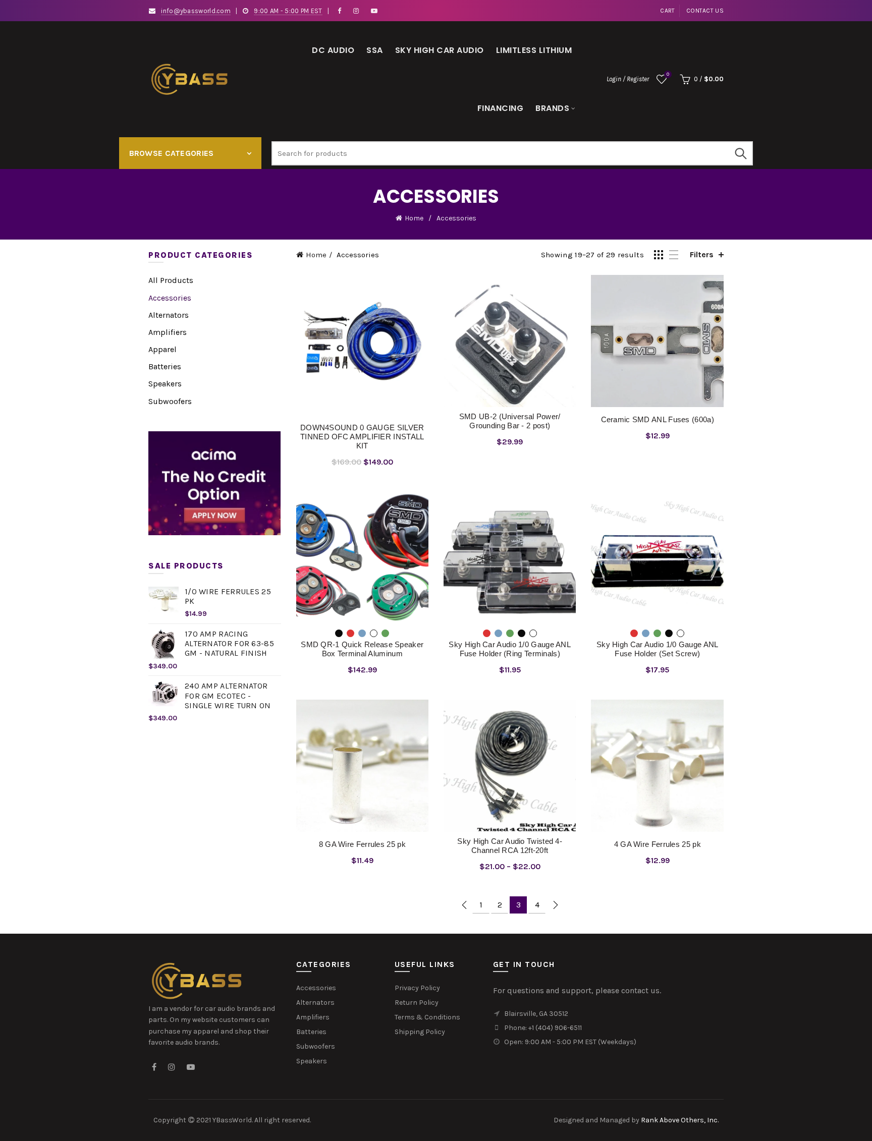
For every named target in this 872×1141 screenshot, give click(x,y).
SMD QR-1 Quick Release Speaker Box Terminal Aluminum (362, 649)
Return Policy (417, 1002)
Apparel (162, 349)
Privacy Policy (417, 988)
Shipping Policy (420, 1032)
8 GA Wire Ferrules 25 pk (362, 844)
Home (414, 218)
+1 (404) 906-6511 (555, 1027)
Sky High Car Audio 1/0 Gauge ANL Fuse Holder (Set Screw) (657, 649)
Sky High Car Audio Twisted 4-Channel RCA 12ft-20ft (509, 845)
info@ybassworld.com (196, 11)
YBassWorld (232, 1120)
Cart (667, 10)
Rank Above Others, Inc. (680, 1120)
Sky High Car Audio (439, 50)
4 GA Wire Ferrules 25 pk (657, 844)
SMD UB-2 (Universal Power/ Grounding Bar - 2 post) (510, 421)
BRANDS (552, 108)
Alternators (168, 315)
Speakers (165, 383)
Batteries (164, 366)
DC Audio (333, 50)
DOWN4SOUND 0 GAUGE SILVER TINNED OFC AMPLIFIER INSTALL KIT (362, 436)
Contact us (705, 10)
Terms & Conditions (427, 1017)
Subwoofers (170, 401)
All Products (170, 280)
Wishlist (668, 74)
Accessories (169, 298)
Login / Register (628, 79)
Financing (500, 108)
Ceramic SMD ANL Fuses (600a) (657, 419)
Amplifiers (167, 332)
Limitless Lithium (534, 50)
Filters (702, 254)
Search (740, 153)
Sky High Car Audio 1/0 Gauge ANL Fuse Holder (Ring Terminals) (510, 649)
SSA (374, 50)
